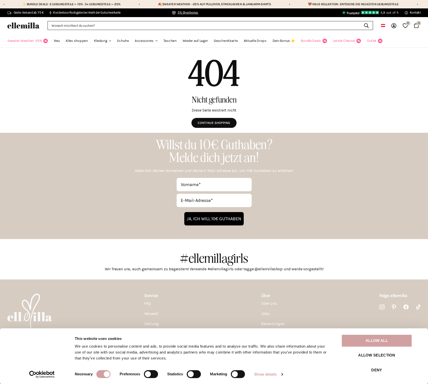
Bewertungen (272, 323)
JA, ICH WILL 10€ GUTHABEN (214, 218)
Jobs (265, 313)
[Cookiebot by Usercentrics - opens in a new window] (42, 374)
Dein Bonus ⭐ (283, 41)
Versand (151, 313)
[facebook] (406, 307)
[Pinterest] (394, 307)
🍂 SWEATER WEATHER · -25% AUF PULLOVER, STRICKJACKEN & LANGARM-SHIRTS (195, 4)
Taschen (170, 41)
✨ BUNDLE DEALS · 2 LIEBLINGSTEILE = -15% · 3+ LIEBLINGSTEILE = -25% (53, 4)
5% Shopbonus (188, 12)
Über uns (269, 303)
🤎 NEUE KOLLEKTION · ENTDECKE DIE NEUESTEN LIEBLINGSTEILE (335, 4)
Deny (376, 370)
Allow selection (376, 355)
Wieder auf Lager (195, 41)
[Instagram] (382, 307)
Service (151, 295)
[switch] (151, 374)
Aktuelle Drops (255, 41)
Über (265, 295)
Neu (57, 41)
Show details (265, 374)
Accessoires (144, 41)
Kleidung (100, 41)
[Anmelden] (394, 25)
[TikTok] (418, 307)
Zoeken (366, 25)
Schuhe (123, 41)
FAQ (147, 303)
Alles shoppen (77, 41)
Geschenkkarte (226, 41)
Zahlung (151, 323)
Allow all (377, 340)
